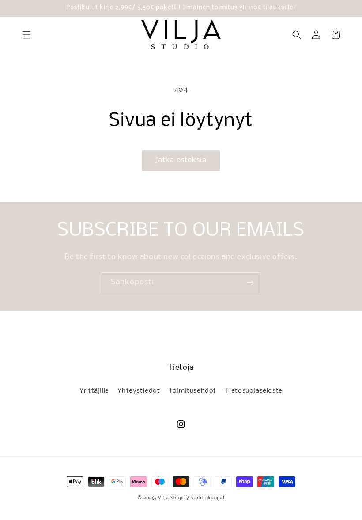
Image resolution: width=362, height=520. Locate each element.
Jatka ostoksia (181, 160)
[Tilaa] (250, 282)
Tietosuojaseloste (254, 390)
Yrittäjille (94, 390)
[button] (26, 35)
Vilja (163, 498)
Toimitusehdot (192, 390)
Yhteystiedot (138, 390)
